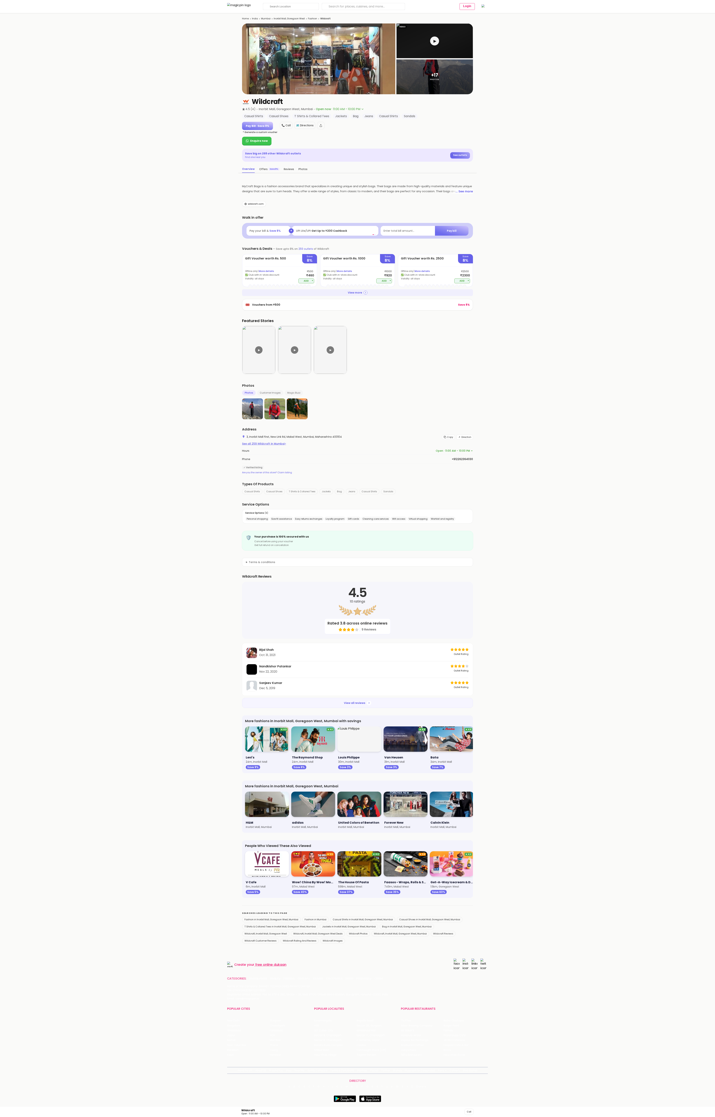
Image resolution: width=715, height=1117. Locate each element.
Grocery (304, 978)
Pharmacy (363, 978)
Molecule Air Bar (411, 1035)
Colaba (361, 1045)
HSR (316, 1025)
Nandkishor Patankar (275, 666)
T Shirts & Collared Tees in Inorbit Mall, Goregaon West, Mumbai (280, 926)
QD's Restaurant (411, 1055)
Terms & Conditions (342, 1070)
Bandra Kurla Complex (328, 1045)
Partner (385, 1070)
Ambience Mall (366, 1030)
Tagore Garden (366, 1055)
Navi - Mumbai (236, 1045)
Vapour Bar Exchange (414, 1040)
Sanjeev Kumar (270, 683)
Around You (276, 1070)
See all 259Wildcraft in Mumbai (264, 444)
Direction (466, 437)
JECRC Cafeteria (454, 1040)
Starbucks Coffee (412, 1045)
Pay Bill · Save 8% (257, 126)
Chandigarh (277, 1025)
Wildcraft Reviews (443, 933)
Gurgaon (275, 1020)
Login (467, 6)
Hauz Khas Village (325, 1055)
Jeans (351, 491)
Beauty (275, 978)
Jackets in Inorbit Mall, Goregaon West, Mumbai (349, 926)
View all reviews (354, 703)
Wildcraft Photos (358, 933)
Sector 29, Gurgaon (369, 1025)
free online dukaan (270, 964)
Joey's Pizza (408, 1050)
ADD (308, 280)
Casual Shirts (252, 491)
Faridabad (276, 1030)
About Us (260, 1070)
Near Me (299, 1070)
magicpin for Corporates (420, 1070)
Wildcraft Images (333, 940)
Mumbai (266, 18)
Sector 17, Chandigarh (371, 1035)
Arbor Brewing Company (416, 1025)
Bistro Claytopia (454, 1020)
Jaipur (231, 1035)
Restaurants (258, 978)
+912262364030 (462, 459)
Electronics (334, 978)
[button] (434, 40)
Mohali (231, 1040)
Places (374, 1070)
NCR (272, 1035)
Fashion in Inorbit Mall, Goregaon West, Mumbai (271, 919)
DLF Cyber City (323, 1030)
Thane (274, 1045)
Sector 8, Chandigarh (328, 1035)
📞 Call (286, 125)
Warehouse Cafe (455, 1035)
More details (266, 271)
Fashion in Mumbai (315, 919)
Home (245, 18)
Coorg (274, 1050)
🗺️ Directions (305, 125)
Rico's (447, 1050)
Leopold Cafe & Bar (456, 1045)
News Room (245, 1070)
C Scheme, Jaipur (368, 1040)
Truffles (406, 1020)
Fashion (312, 18)
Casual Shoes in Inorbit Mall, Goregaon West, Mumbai (429, 919)
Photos (249, 392)
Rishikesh (233, 1050)
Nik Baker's (407, 1030)
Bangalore (233, 1025)
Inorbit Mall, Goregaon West (289, 18)
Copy (450, 437)
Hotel (349, 978)
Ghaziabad (234, 1030)
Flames (448, 1030)
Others (421, 1086)
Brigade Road (365, 1020)
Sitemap (362, 1070)
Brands (397, 1070)
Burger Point (451, 1025)
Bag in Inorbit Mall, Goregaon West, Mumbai (407, 926)
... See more (464, 191)
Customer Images (270, 392)
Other (378, 978)
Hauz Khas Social (454, 1055)
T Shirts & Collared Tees (302, 491)
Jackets (326, 491)
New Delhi (233, 1020)
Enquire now (259, 141)
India (255, 18)
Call (469, 1111)
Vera (441, 1070)
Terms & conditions (262, 562)
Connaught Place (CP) (371, 1050)
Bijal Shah (266, 650)
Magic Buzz (293, 392)
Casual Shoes (274, 491)
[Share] (321, 125)
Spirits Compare (317, 1070)
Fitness (318, 978)
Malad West (321, 1050)
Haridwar (275, 1055)
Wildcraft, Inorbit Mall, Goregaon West (265, 933)
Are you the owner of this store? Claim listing (267, 472)
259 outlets (305, 249)
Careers (455, 1070)
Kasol (230, 1055)
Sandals (388, 491)
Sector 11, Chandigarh (327, 1040)
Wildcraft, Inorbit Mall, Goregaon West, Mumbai (400, 933)
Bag (339, 491)
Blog (288, 1070)
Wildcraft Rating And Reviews (299, 940)
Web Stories (470, 1070)
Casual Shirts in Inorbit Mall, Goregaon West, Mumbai (363, 919)
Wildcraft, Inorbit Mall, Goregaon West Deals (318, 933)
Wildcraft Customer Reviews (260, 940)
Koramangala (323, 1020)
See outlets (460, 155)
